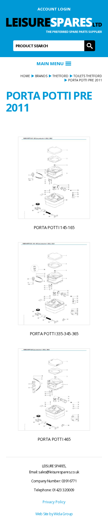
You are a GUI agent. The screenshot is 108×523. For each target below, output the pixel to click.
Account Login (54, 9)
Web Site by (44, 513)
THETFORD (60, 76)
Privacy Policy (54, 501)
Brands (41, 76)
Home (25, 76)
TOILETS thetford (88, 76)
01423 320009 (63, 489)
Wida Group (63, 513)
